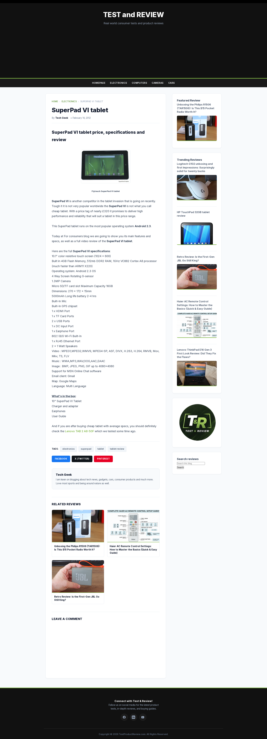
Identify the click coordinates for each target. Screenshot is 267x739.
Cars (171, 83)
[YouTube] (142, 717)
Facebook (61, 459)
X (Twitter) (82, 459)
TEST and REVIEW (133, 14)
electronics (68, 449)
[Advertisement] (133, 48)
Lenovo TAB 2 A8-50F (79, 431)
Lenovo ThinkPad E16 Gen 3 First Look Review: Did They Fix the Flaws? (196, 353)
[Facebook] (124, 717)
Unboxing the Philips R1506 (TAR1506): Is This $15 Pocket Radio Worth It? (195, 108)
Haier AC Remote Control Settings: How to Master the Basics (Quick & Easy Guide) (194, 305)
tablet (100, 449)
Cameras (158, 83)
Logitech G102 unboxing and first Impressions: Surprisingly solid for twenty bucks (195, 167)
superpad (86, 449)
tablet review (117, 449)
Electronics (118, 83)
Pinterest (103, 459)
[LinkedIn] (133, 717)
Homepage (98, 83)
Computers (139, 83)
